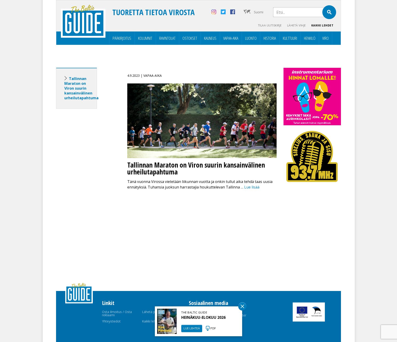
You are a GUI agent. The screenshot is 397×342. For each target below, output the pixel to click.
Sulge (242, 306)
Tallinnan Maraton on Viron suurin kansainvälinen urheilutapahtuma (81, 88)
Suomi (258, 12)
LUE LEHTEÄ (192, 328)
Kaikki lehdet (322, 25)
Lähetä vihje (296, 25)
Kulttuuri (290, 38)
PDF (213, 328)
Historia (270, 38)
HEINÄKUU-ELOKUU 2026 (203, 317)
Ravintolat (167, 38)
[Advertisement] (84, 185)
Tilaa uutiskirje (270, 25)
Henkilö (309, 38)
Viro (325, 38)
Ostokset (189, 38)
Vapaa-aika (230, 38)
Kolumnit (145, 38)
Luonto (251, 38)
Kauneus (210, 38)
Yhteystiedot (111, 321)
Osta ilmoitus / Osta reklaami (117, 313)
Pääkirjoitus (122, 38)
